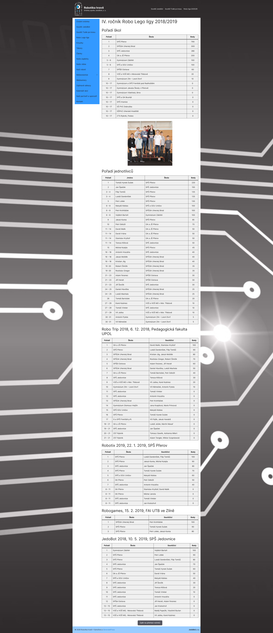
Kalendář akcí (82, 91)
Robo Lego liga (82, 37)
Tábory (79, 48)
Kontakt (79, 101)
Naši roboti (81, 69)
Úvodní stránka (82, 21)
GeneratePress (109, 630)
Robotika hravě (94, 7)
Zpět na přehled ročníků (150, 623)
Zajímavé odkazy (83, 85)
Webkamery (81, 80)
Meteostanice (82, 75)
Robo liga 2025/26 (190, 9)
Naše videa (81, 64)
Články (79, 53)
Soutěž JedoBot (157, 9)
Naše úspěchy (82, 59)
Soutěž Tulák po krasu (173, 9)
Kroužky (79, 43)
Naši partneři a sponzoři (86, 96)
